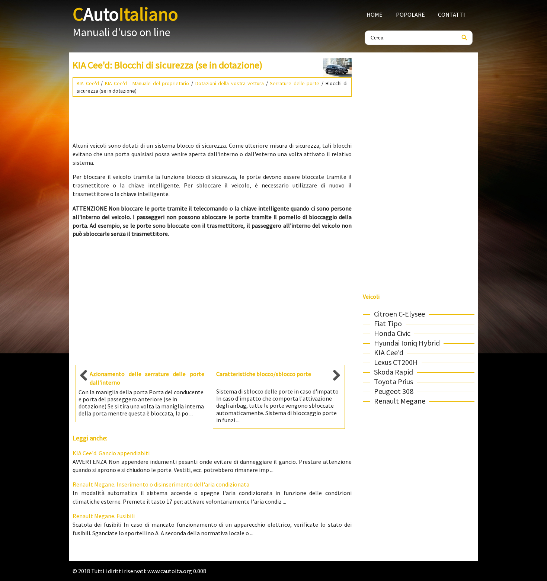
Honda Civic (392, 333)
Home (375, 14)
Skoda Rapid (393, 371)
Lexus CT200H (396, 362)
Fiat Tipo (388, 323)
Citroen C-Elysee (399, 313)
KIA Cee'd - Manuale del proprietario (147, 83)
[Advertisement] (212, 116)
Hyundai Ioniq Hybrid (407, 342)
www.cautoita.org (169, 571)
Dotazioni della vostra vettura (229, 83)
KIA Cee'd (88, 83)
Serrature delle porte (294, 83)
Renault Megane (399, 400)
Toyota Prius (393, 381)
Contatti (451, 14)
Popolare (410, 14)
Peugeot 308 (393, 391)
